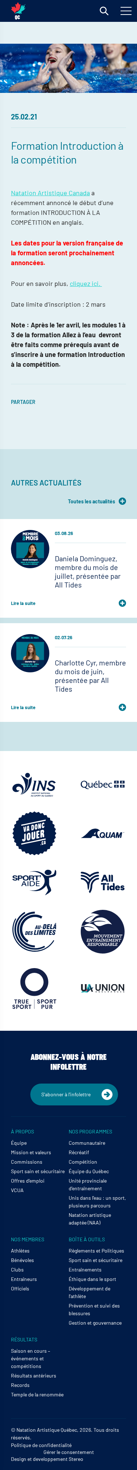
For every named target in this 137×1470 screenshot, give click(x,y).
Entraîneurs (24, 1279)
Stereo (76, 1459)
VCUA (17, 1190)
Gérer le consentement (68, 1452)
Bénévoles (22, 1260)
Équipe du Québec (89, 1171)
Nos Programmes (90, 1131)
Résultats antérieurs (33, 1375)
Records (20, 1385)
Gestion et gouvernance (95, 1323)
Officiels (20, 1288)
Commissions (26, 1162)
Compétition (83, 1162)
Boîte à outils (87, 1239)
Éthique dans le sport (92, 1279)
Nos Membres (27, 1239)
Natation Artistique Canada (50, 193)
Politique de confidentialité (41, 1445)
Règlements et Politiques (96, 1250)
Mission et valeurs (31, 1152)
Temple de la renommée (37, 1394)
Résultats (24, 1339)
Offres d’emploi (28, 1181)
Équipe (19, 1143)
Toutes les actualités (91, 501)
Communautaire (87, 1143)
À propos (22, 1131)
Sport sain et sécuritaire (38, 1171)
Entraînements (85, 1269)
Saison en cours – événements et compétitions (30, 1358)
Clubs (17, 1269)
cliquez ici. (86, 283)
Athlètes (20, 1250)
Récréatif (79, 1152)
